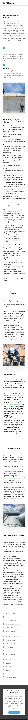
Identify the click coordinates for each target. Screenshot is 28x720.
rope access (13, 25)
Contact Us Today (14, 712)
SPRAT (22, 395)
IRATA (16, 395)
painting (19, 500)
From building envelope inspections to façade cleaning (14, 478)
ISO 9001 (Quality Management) (12, 404)
